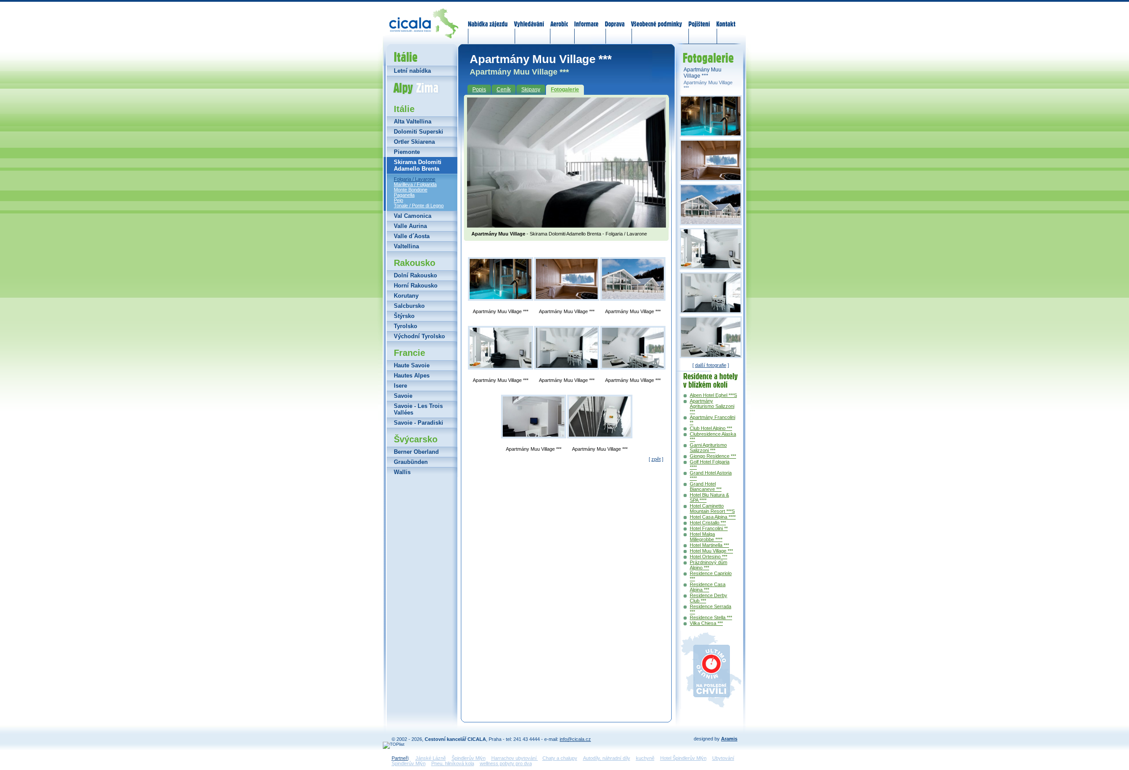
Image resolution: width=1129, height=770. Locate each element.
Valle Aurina (410, 226)
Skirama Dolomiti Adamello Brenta (417, 165)
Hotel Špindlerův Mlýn (683, 758)
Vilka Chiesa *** (706, 623)
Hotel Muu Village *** (711, 550)
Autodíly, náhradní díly (606, 758)
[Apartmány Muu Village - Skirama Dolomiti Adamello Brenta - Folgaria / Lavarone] (566, 225)
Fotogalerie (565, 89)
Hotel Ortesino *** (708, 556)
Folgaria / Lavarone (414, 179)
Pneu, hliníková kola (452, 763)
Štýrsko (404, 316)
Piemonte (407, 152)
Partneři (400, 758)
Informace (586, 18)
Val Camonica (412, 216)
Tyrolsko (405, 326)
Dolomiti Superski (418, 131)
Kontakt (726, 18)
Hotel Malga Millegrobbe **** (706, 536)
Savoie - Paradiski (418, 422)
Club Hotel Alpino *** (711, 428)
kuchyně (645, 758)
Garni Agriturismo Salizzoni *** (708, 447)
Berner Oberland (416, 452)
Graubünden (411, 462)
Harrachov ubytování (514, 758)
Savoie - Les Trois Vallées (418, 409)
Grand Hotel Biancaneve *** (706, 486)
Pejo (398, 200)
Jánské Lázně (430, 758)
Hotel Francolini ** (709, 528)
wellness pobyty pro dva (506, 763)
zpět (656, 459)
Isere (400, 385)
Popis (479, 89)
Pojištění (699, 18)
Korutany (406, 295)
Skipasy (530, 89)
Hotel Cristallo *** (708, 522)
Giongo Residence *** (713, 456)
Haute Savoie (412, 365)
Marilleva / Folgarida (415, 184)
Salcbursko (409, 306)
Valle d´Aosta (412, 236)
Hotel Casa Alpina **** (713, 517)
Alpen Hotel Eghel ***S (713, 395)
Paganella (404, 195)
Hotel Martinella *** (709, 545)
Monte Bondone (410, 189)
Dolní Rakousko (415, 275)
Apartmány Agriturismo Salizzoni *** (712, 406)
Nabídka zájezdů (488, 18)
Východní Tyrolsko (419, 336)
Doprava (614, 18)
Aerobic (559, 18)
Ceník (504, 89)
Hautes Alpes (412, 375)
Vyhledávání (529, 18)
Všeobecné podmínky (656, 18)
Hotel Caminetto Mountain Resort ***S (712, 508)
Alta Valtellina (412, 121)
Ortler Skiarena (414, 141)
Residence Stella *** (711, 617)
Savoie (403, 395)
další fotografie (710, 365)
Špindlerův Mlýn (469, 758)
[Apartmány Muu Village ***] (500, 279)
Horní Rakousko (415, 285)
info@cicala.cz (575, 739)
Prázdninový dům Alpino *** (708, 565)
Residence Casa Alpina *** (707, 587)
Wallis (402, 472)
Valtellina (406, 246)
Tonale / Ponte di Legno (419, 205)
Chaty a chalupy (559, 758)
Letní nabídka (412, 70)
